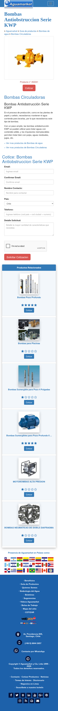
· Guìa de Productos (29, 584)
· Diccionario (38, 680)
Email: (7, 166)
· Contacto (15, 677)
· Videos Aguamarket (29, 602)
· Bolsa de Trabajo (29, 605)
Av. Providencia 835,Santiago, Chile (33, 635)
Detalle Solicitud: (12, 220)
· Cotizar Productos (29, 677)
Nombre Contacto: (13, 188)
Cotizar (29, 88)
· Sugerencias (29, 598)
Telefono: (8, 209)
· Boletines (29, 595)
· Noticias (44, 677)
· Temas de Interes (22, 680)
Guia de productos (28, 30)
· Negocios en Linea (29, 684)
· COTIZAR (29, 612)
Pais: (6, 198)
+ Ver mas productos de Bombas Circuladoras (25, 147)
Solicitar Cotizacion (17, 257)
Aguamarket (11, 30)
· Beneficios (29, 580)
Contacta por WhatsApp (33, 651)
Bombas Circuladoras (21, 33)
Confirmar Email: (12, 177)
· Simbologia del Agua (29, 591)
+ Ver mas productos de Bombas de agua (23, 142)
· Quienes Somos (29, 587)
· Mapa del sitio (29, 609)
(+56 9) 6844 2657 (33, 643)
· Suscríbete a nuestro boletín (29, 687)
